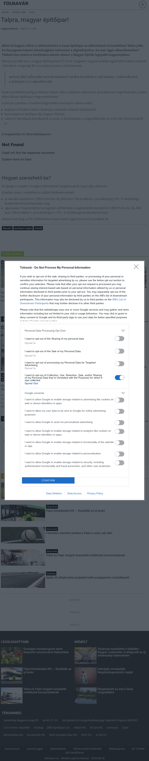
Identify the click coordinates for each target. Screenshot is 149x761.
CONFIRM (48, 480)
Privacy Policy (95, 493)
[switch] (119, 338)
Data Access (74, 493)
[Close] (137, 267)
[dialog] (74, 380)
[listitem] (74, 330)
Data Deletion (54, 493)
